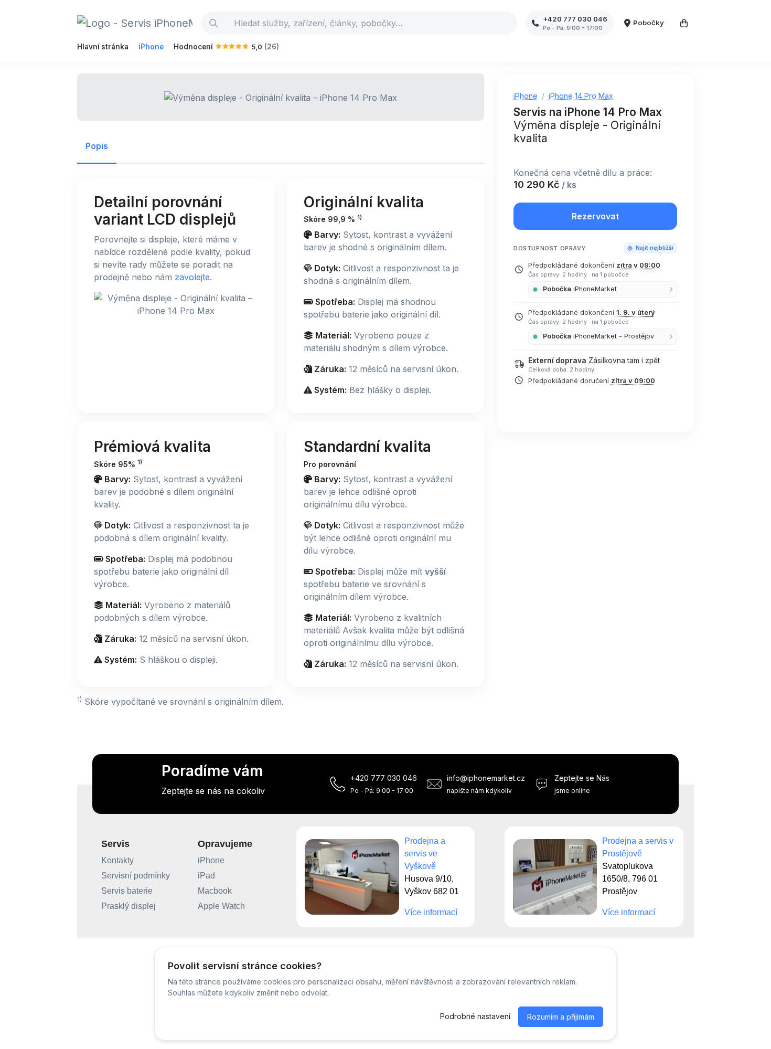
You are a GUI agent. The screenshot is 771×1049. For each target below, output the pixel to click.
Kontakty (117, 860)
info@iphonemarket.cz (486, 777)
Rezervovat (595, 216)
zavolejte (192, 277)
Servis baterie (127, 890)
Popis (96, 146)
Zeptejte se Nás (581, 777)
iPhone (151, 47)
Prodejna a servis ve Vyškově (424, 853)
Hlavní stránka (102, 47)
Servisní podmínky (135, 875)
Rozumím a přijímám (560, 1016)
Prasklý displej (128, 906)
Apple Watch (221, 906)
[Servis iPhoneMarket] (134, 23)
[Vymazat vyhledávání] (508, 23)
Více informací (430, 912)
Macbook (215, 890)
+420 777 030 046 (383, 777)
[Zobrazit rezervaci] (684, 23)
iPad (206, 875)
